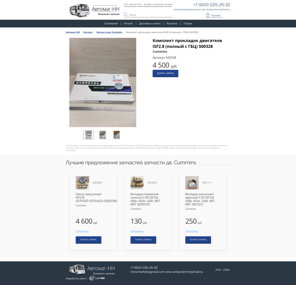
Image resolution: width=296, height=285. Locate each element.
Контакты (172, 23)
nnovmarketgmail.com (147, 272)
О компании (111, 23)
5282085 (97, 182)
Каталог (128, 23)
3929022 (152, 182)
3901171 (207, 182)
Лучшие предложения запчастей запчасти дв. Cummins (131, 163)
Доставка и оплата (150, 23)
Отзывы (187, 23)
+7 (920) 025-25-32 (144, 268)
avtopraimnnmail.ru (187, 272)
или (166, 272)
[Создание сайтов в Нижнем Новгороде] (97, 279)
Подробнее (82, 231)
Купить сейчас (165, 73)
